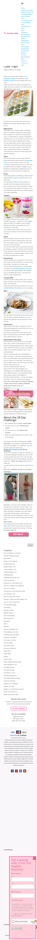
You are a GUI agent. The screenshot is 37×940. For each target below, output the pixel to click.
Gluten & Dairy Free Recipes (12, 596)
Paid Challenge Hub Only (11, 632)
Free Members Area (9, 594)
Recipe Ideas (7, 654)
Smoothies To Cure (9, 673)
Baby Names (7, 558)
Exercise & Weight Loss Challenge (14, 586)
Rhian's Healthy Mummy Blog (12, 662)
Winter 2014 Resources (10, 692)
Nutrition (6, 626)
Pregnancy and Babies (10, 637)
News (5, 624)
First (12, 876)
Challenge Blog (8, 575)
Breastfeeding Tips (9, 564)
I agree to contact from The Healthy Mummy (21, 915)
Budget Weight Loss (10, 70)
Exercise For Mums (9, 588)
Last (12, 883)
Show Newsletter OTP (10, 664)
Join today (7, 524)
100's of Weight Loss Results (12, 553)
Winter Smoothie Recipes (11, 694)
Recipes (19, 70)
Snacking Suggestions (10, 675)
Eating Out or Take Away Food (13, 583)
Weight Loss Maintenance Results (14, 689)
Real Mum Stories (9, 645)
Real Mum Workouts (10, 648)
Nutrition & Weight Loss (11, 629)
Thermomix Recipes (9, 681)
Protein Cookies (8, 643)
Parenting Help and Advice (11, 635)
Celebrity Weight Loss (10, 572)
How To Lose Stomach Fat (12, 602)
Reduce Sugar (8, 659)
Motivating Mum (9, 618)
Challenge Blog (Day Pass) (11, 577)
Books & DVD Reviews (10, 561)
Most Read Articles (9, 615)
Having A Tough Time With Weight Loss (15, 599)
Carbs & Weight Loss (10, 569)
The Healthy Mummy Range (12, 678)
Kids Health (7, 607)
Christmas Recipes (9, 580)
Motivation (7, 621)
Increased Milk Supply (10, 605)
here (22, 385)
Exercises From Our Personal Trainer (14, 591)
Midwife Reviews (8, 613)
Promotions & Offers (10, 640)
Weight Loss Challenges (11, 683)
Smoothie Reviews (9, 670)
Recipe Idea (7, 651)
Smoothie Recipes (9, 667)
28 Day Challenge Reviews (11, 556)
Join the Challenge (18, 709)
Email (16, 892)
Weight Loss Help (9, 686)
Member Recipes (8, 610)
